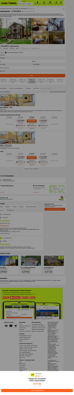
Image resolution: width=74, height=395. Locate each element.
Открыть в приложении (37, 390)
